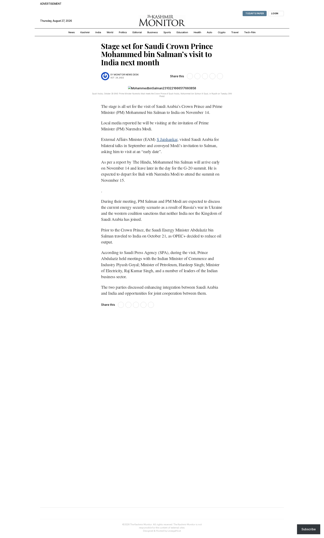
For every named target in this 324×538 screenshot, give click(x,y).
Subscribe (309, 529)
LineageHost (174, 530)
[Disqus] (162, 364)
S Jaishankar (167, 139)
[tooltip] (190, 76)
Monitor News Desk (126, 74)
